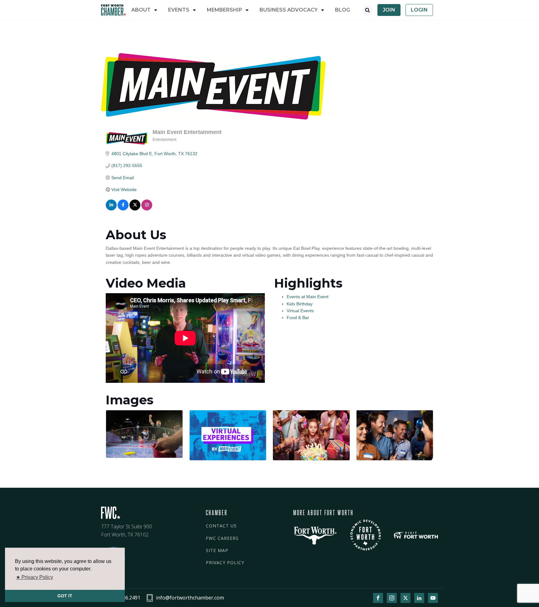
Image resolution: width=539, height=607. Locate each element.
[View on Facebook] (123, 208)
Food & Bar (298, 317)
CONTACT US (221, 525)
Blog (342, 10)
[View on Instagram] (146, 208)
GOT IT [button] (64, 595)
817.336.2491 (125, 597)
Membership (224, 10)
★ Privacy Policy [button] (34, 577)
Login (419, 10)
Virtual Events (300, 310)
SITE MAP (217, 550)
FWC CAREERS (222, 538)
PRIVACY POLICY (225, 562)
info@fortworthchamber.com (190, 597)
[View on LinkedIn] (111, 208)
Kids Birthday (300, 303)
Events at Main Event (307, 296)
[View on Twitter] (134, 208)
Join (389, 10)
